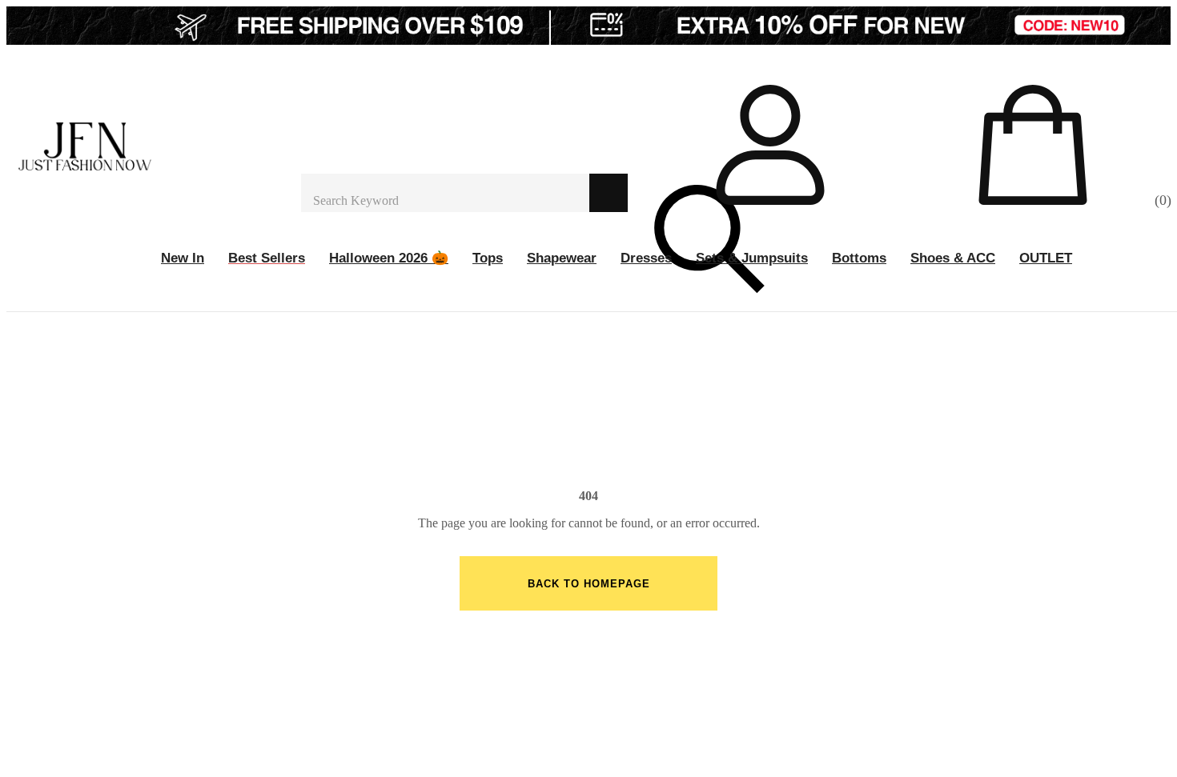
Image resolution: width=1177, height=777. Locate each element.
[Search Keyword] (445, 193)
